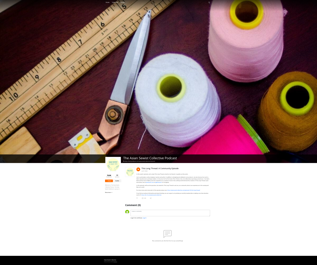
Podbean (115, 261)
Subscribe (115, 2)
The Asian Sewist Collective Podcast (150, 158)
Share (109, 181)
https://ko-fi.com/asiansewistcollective (151, 195)
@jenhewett (158, 182)
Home (107, 2)
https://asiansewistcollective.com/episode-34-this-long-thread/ (183, 190)
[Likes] (137, 198)
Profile (123, 2)
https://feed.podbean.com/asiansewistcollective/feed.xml (140, 161)
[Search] (209, 2)
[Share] (151, 198)
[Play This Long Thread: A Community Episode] (138, 169)
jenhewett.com (150, 182)
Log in (144, 218)
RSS (118, 181)
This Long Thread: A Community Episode (160, 168)
